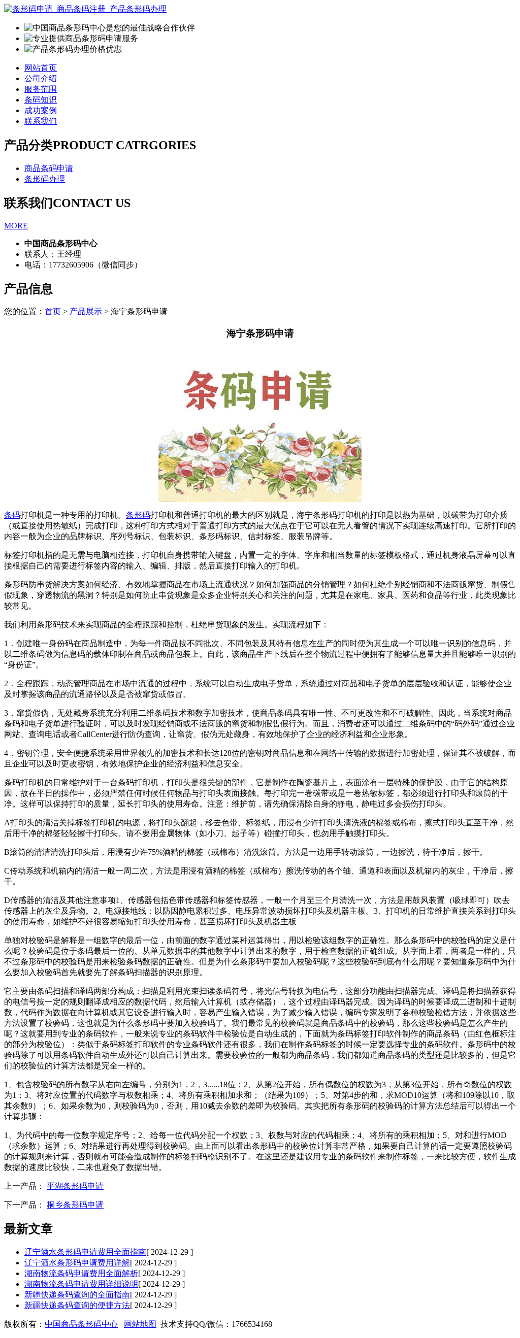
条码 (12, 515)
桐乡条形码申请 (75, 1204)
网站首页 (40, 67)
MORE (16, 225)
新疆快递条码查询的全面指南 (77, 1294)
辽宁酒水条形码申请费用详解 (77, 1262)
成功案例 (40, 110)
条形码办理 (44, 179)
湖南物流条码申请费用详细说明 (81, 1284)
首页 (53, 311)
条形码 (138, 515)
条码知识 (40, 99)
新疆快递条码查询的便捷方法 (77, 1305)
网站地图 (140, 1324)
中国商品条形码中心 (81, 1324)
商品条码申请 (48, 168)
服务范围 (40, 89)
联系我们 (40, 121)
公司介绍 (40, 78)
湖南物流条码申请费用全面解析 (81, 1273)
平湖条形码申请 (75, 1186)
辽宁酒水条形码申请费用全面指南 (85, 1252)
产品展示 (86, 311)
